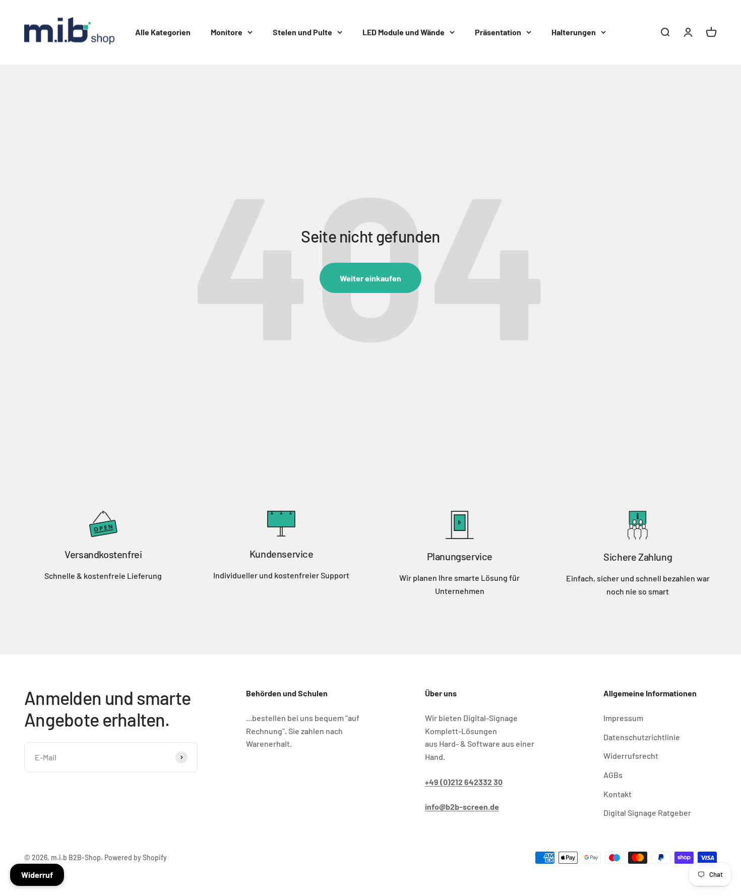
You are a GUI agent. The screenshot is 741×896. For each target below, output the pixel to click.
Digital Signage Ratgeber (647, 812)
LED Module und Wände (403, 32)
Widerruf (37, 874)
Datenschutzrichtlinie (641, 737)
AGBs (613, 775)
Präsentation (498, 32)
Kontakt (617, 794)
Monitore (226, 32)
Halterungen (573, 32)
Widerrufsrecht (630, 755)
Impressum (623, 718)
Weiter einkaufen (370, 278)
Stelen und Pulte (302, 32)
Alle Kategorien (163, 32)
